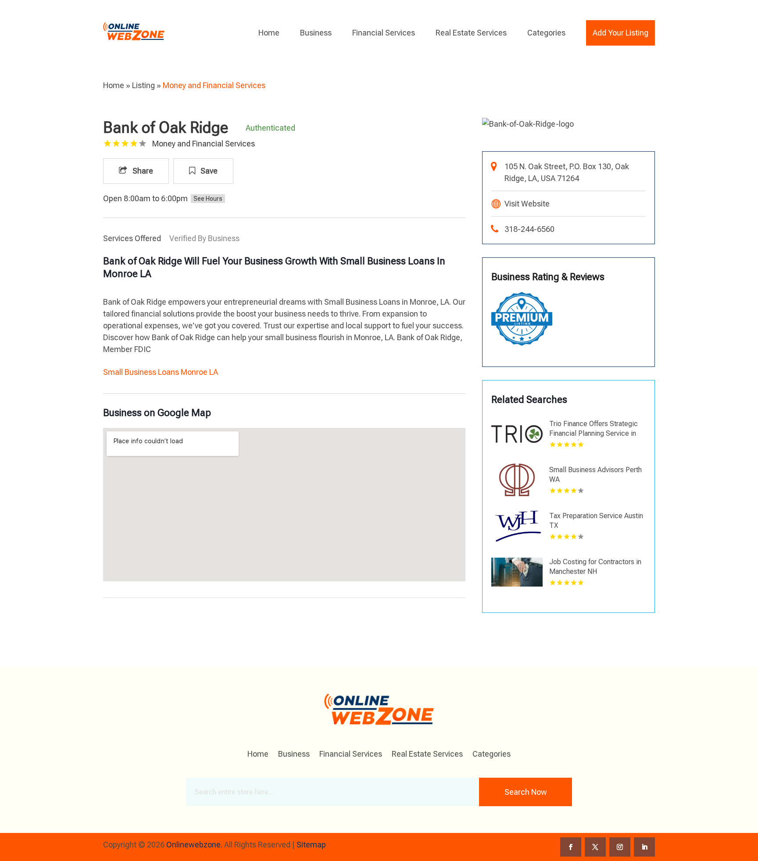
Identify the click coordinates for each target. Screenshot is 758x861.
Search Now (525, 792)
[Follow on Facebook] (570, 847)
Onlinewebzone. (194, 844)
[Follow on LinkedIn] (644, 847)
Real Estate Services (471, 32)
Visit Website (527, 203)
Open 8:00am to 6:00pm (145, 198)
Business (316, 32)
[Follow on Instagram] (619, 847)
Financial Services (383, 32)
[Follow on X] (595, 847)
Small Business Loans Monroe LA (160, 372)
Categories (546, 32)
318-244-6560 (529, 229)
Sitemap (311, 844)
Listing (143, 85)
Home (268, 32)
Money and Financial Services (214, 85)
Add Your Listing (620, 32)
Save (208, 170)
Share (142, 170)
